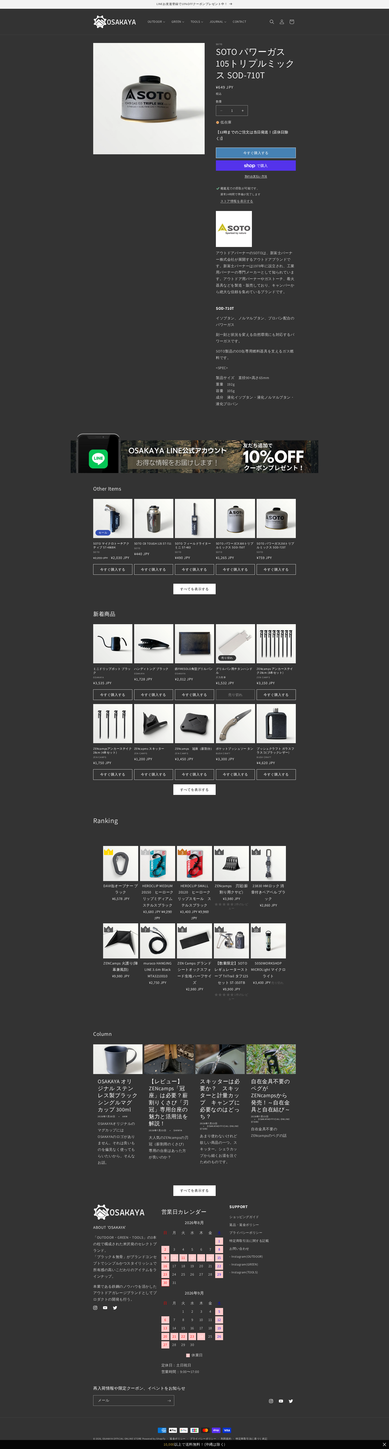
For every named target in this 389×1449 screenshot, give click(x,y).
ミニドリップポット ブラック (112, 671)
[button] (272, 22)
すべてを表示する (194, 589)
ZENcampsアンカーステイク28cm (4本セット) (112, 750)
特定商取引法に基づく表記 (251, 1438)
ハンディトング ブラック (151, 669)
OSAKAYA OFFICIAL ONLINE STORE (122, 1438)
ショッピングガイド (244, 1217)
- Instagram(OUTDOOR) (246, 1256)
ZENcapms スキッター (149, 748)
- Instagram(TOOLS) (243, 1272)
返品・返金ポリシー (244, 1225)
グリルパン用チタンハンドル (234, 671)
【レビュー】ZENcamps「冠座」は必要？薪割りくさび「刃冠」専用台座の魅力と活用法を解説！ (168, 1102)
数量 (219, 102)
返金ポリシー (177, 1438)
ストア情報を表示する (236, 201)
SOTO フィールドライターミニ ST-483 (193, 545)
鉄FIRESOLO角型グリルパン (194, 669)
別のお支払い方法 (256, 176)
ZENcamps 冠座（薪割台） (194, 748)
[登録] (169, 1400)
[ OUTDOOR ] (103, 833)
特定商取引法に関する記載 (249, 1241)
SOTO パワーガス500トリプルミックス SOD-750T (234, 545)
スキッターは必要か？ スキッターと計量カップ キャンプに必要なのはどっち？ (220, 1099)
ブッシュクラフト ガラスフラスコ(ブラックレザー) (275, 750)
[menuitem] (156, 21)
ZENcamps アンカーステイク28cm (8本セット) (275, 671)
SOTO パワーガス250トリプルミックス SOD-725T (275, 545)
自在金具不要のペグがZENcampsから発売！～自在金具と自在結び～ (270, 1095)
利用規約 (226, 1438)
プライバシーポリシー (245, 1233)
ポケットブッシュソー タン (234, 748)
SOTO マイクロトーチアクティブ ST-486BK (111, 545)
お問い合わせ (239, 1249)
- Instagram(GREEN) (243, 1265)
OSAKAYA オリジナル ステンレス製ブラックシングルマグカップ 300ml (118, 1095)
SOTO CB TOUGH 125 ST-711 (153, 543)
